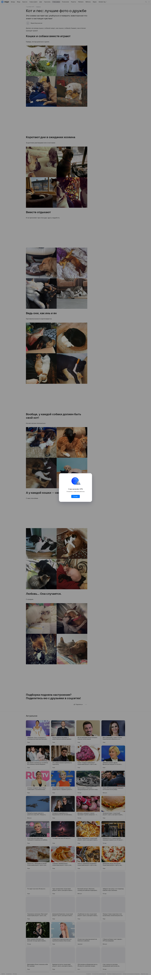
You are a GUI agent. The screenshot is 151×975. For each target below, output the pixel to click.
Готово (75, 496)
